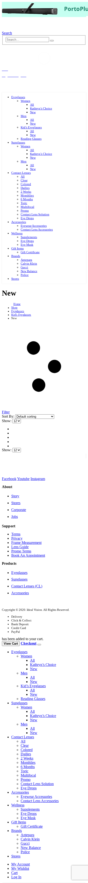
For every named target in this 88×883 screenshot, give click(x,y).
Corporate (18, 510)
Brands (15, 256)
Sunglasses (18, 142)
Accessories (18, 222)
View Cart (11, 643)
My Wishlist (20, 868)
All (32, 104)
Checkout (28, 643)
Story (15, 496)
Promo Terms (21, 551)
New (33, 112)
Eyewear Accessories (34, 225)
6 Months (27, 199)
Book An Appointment (28, 555)
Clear (24, 180)
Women (25, 101)
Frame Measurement (26, 543)
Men (24, 116)
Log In (16, 877)
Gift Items (17, 248)
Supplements (29, 237)
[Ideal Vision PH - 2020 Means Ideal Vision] (23, 29)
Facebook (9, 479)
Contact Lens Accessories (37, 229)
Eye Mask (27, 244)
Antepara (26, 260)
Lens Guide (20, 547)
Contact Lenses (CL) (26, 586)
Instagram (38, 479)
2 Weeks (26, 191)
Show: (7, 421)
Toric (24, 203)
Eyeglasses (18, 97)
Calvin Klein (29, 263)
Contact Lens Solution (35, 214)
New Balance (29, 271)
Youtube (23, 479)
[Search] (52, 40)
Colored (26, 184)
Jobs (14, 517)
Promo (25, 210)
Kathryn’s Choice (41, 108)
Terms (15, 534)
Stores (15, 278)
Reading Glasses (31, 138)
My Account (20, 864)
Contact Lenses (21, 173)
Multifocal (27, 207)
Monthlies (27, 195)
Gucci (24, 267)
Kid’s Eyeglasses (31, 127)
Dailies (25, 188)
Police (25, 275)
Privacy (17, 538)
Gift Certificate (30, 252)
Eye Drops (27, 218)
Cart (14, 873)
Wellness (17, 233)
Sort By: (8, 416)
